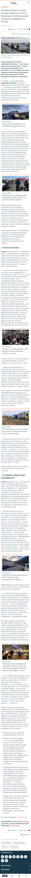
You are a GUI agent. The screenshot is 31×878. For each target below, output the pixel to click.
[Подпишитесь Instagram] (21, 856)
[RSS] (25, 856)
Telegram (26, 821)
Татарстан (4, 7)
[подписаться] (6, 860)
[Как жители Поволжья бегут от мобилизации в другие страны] (15, 112)
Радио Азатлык (22, 817)
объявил (5, 740)
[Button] (12, 29)
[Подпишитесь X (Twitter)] (10, 856)
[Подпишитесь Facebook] (6, 856)
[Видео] (19, 876)
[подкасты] (12, 876)
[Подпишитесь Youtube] (14, 856)
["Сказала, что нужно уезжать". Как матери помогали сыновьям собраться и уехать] (15, 337)
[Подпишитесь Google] (2, 856)
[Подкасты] (2, 860)
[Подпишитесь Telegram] (17, 856)
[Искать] (26, 876)
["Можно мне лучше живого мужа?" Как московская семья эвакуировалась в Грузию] (15, 563)
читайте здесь (15, 826)
